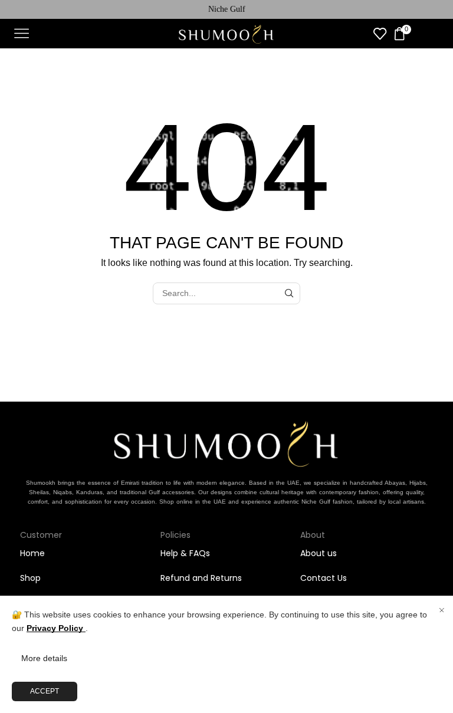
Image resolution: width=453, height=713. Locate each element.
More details (44, 658)
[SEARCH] (289, 293)
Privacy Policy (56, 628)
